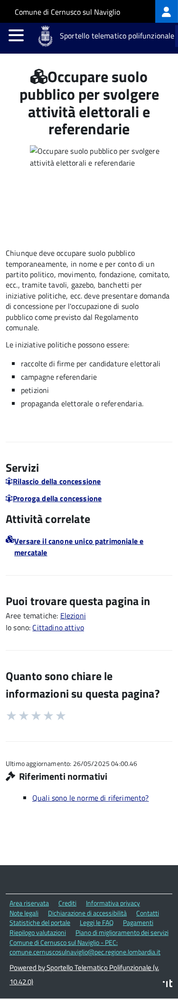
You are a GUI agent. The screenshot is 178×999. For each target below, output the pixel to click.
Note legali (23, 913)
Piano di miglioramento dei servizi (122, 932)
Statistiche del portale (39, 922)
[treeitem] (166, 11)
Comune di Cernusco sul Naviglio (67, 12)
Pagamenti (138, 922)
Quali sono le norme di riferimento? (90, 797)
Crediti (67, 903)
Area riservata (29, 903)
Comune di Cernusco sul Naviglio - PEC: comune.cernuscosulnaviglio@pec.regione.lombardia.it (84, 947)
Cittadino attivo (58, 627)
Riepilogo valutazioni (37, 932)
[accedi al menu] (16, 35)
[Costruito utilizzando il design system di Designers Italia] (167, 985)
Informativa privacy (113, 903)
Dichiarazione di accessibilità (87, 913)
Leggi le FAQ (96, 922)
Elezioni (73, 615)
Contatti (147, 913)
